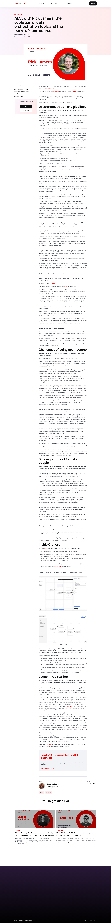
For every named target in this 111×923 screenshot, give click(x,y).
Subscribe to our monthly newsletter (24, 907)
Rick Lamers (56, 91)
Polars (65, 286)
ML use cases (75, 900)
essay (50, 744)
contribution (57, 566)
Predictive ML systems (64, 890)
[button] (41, 3)
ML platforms (75, 898)
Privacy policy (88, 898)
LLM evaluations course (77, 903)
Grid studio (70, 706)
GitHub (26, 106)
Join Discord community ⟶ (48, 768)
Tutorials (74, 890)
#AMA (41, 792)
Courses (74, 895)
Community (87, 892)
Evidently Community (49, 88)
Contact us (61, 3)
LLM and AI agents (63, 887)
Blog (73, 887)
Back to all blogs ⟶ (18, 85)
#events (48, 792)
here (77, 516)
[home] (19, 3)
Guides (73, 892)
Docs (47, 3)
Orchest (74, 91)
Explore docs (26, 110)
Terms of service (89, 900)
